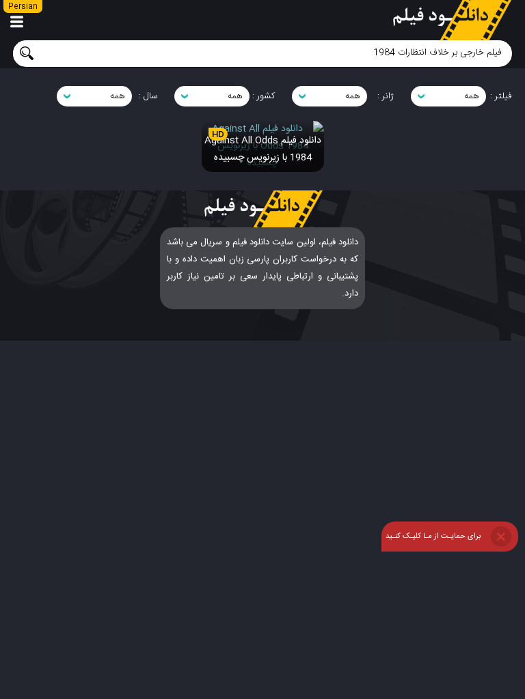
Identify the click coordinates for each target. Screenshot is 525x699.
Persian (23, 7)
